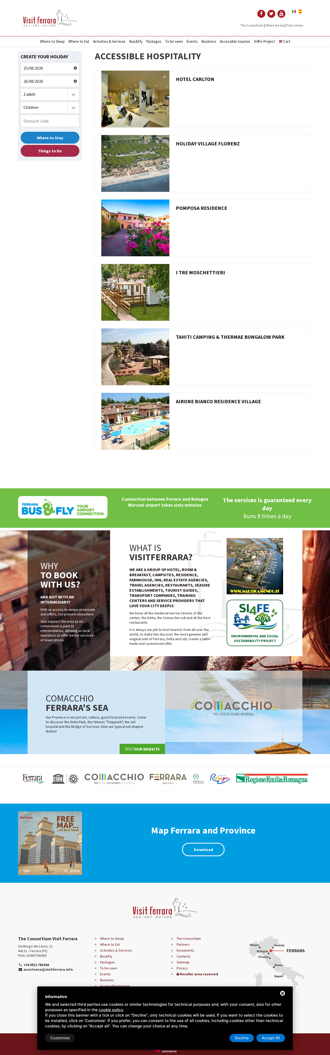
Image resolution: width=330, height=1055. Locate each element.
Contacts (184, 956)
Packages (153, 41)
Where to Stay (50, 137)
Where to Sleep (52, 41)
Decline (242, 1037)
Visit (142, 749)
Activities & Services (109, 41)
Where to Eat (78, 41)
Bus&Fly (136, 41)
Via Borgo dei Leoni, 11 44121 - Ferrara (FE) (35, 948)
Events (192, 41)
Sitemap (183, 962)
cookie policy (111, 1009)
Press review (294, 25)
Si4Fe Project (264, 41)
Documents (185, 950)
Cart (286, 41)
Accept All (271, 1037)
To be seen (174, 41)
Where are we (275, 25)
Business (208, 41)
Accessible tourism (235, 41)
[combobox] (50, 94)
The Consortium (252, 25)
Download (203, 849)
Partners (183, 944)
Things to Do (50, 150)
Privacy (182, 968)
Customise (60, 1037)
